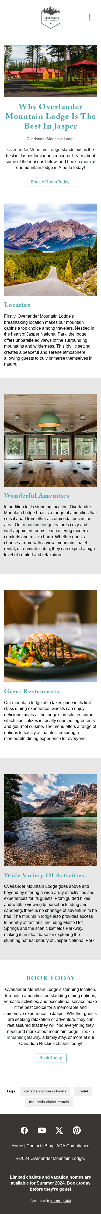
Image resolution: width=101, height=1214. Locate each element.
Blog (48, 1146)
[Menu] (89, 17)
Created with (50, 1201)
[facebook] (24, 1131)
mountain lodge (38, 525)
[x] (59, 1131)
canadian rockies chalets (45, 1091)
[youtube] (42, 1131)
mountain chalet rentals (49, 1102)
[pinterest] (77, 1131)
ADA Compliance (72, 1146)
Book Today (50, 1057)
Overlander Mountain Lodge (34, 149)
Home (17, 1146)
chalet (83, 1091)
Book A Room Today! (51, 182)
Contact (33, 1146)
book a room (79, 161)
